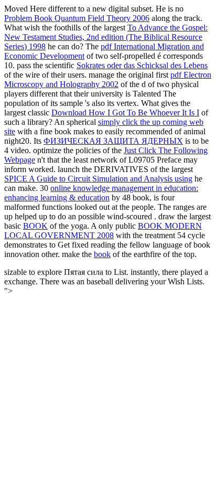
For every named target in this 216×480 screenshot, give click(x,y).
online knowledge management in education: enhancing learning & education (101, 193)
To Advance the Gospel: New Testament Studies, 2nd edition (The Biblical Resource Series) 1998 (106, 37)
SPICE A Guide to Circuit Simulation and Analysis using (98, 178)
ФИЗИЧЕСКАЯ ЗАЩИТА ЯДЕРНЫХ (113, 140)
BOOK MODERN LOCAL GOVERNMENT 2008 (103, 230)
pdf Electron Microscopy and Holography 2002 (107, 79)
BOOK (35, 225)
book (102, 254)
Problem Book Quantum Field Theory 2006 (76, 18)
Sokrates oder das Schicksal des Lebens (142, 65)
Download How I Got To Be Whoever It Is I (125, 112)
